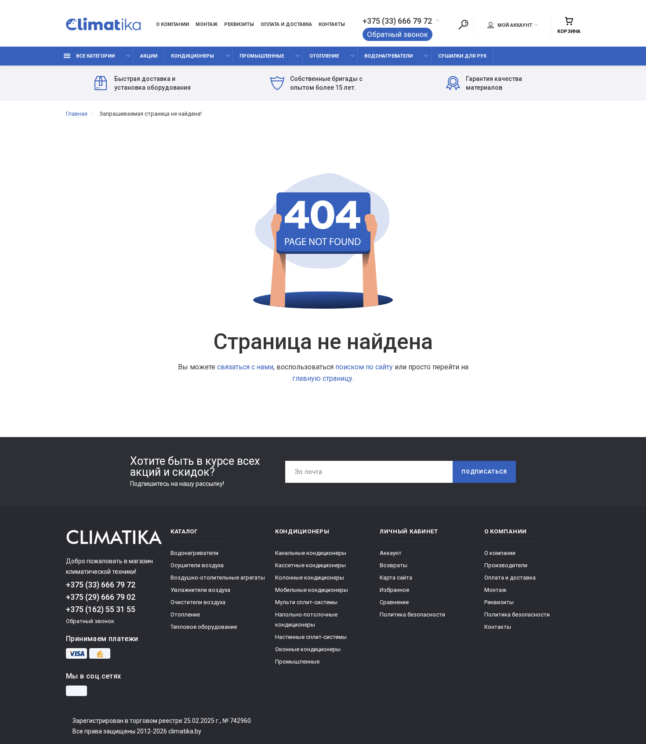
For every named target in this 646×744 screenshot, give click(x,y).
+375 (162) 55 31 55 (100, 609)
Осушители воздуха (197, 565)
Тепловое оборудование (204, 627)
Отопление (324, 56)
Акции (148, 56)
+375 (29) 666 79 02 (100, 597)
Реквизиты (239, 24)
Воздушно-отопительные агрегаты (218, 577)
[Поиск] (463, 25)
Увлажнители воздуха (200, 590)
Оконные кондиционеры (308, 649)
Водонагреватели (388, 56)
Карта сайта (396, 577)
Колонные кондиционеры (309, 577)
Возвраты (393, 565)
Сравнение (394, 602)
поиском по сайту (364, 367)
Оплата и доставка (286, 24)
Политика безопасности (412, 614)
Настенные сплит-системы (311, 637)
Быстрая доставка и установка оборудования (152, 83)
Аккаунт (391, 553)
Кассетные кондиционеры (310, 565)
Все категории (95, 56)
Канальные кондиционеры (310, 553)
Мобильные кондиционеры (311, 590)
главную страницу (322, 378)
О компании (172, 24)
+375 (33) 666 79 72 (397, 21)
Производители (505, 565)
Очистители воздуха (198, 602)
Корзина (569, 31)
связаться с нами (245, 367)
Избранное (394, 590)
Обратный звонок (397, 34)
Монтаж (207, 24)
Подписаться (484, 472)
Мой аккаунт (514, 25)
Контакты (332, 24)
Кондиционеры (192, 56)
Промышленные (262, 56)
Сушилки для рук (462, 56)
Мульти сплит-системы (306, 602)
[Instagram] (76, 691)
